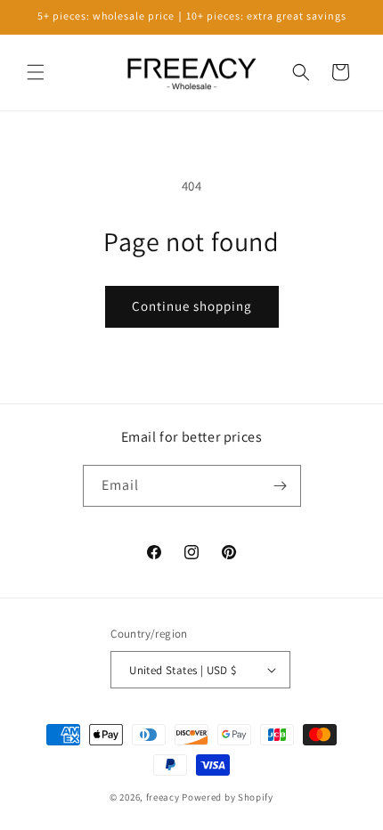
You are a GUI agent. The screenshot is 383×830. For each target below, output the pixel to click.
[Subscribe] (280, 486)
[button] (35, 72)
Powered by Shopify (227, 797)
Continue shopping (192, 305)
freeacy (163, 797)
